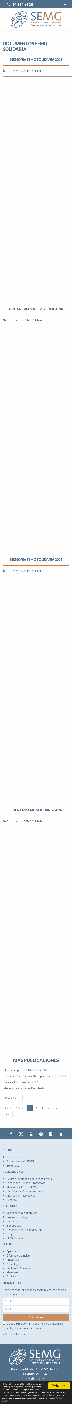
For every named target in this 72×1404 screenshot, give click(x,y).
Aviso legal (13, 1264)
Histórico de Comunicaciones (24, 1191)
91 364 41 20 (23, 4)
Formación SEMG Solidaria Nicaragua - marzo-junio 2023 (35, 1076)
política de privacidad (34, 1328)
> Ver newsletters (14, 1334)
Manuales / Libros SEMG (21, 1187)
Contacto (12, 1276)
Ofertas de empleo (18, 1255)
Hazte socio (14, 1157)
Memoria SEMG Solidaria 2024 (36, 560)
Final (7, 1114)
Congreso (12, 1234)
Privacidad (12, 1259)
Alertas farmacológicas (20, 1195)
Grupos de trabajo (17, 1217)
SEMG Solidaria (15, 1238)
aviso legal (9, 1328)
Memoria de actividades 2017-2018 (24, 1088)
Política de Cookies (18, 1268)
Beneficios (13, 1165)
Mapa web (12, 1272)
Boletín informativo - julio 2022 (21, 1082)
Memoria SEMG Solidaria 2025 (36, 60)
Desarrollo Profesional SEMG (24, 1229)
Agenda (11, 1251)
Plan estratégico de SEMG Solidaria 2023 (26, 1070)
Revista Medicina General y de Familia (29, 1179)
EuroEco (11, 1199)
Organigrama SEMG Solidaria (36, 309)
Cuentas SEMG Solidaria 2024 (36, 810)
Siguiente (52, 1108)
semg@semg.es (35, 1378)
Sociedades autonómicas (21, 1213)
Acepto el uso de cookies (59, 1385)
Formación (13, 1221)
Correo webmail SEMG (20, 1161)
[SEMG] (36, 19)
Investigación (14, 1225)
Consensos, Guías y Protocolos (25, 1183)
